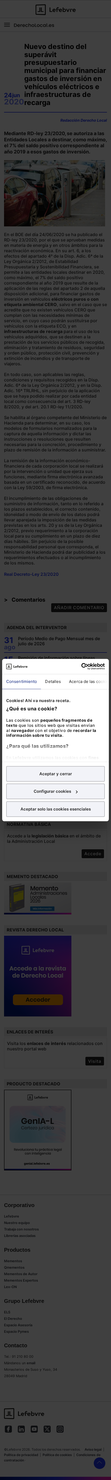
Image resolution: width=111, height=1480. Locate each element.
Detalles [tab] (53, 681)
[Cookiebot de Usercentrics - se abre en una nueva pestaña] (81, 666)
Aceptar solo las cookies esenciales (55, 808)
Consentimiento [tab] (21, 681)
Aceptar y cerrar (55, 773)
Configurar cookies (52, 791)
